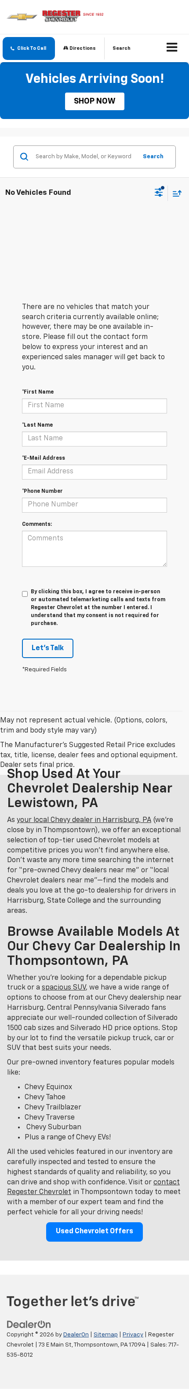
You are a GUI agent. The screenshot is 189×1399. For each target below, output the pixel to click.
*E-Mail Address (43, 458)
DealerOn (76, 1335)
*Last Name (37, 425)
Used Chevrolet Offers (94, 1231)
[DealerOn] (29, 1324)
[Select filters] (158, 193)
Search (153, 157)
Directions (82, 48)
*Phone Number (42, 491)
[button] (29, 48)
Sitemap (106, 1335)
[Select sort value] (175, 193)
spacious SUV (64, 987)
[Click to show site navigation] (172, 48)
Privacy (133, 1335)
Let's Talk (48, 648)
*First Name (38, 392)
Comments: (37, 524)
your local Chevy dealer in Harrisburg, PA (84, 820)
